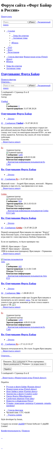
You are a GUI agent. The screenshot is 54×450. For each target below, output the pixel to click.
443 (20, 266)
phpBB (21, 424)
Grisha (4, 194)
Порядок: (26, 364)
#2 (2, 179)
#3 (2, 228)
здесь (28, 300)
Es (2, 148)
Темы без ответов (14, 66)
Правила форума (8, 79)
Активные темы (13, 68)
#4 (2, 293)
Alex (3, 262)
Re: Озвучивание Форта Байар (18, 169)
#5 (2, 344)
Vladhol (4, 101)
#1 (2, 123)
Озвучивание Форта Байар (20, 74)
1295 (20, 155)
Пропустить (6, 16)
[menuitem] (20, 36)
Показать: (7, 361)
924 (20, 201)
